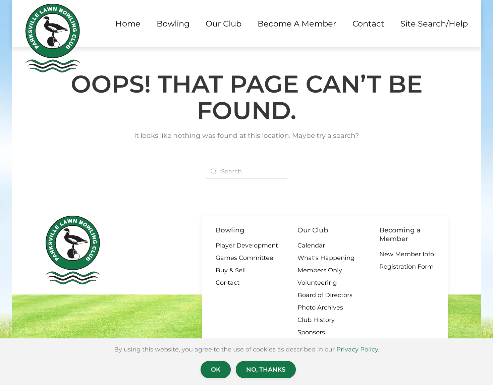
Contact (227, 282)
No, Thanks (265, 369)
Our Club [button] (223, 24)
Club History (316, 320)
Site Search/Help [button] (434, 24)
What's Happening (325, 258)
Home (128, 24)
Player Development (247, 245)
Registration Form (406, 266)
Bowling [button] (173, 24)
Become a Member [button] (297, 24)
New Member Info (406, 254)
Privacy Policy (357, 349)
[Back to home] (52, 38)
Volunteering (317, 282)
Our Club (312, 230)
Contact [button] (368, 24)
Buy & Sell (231, 270)
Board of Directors (324, 295)
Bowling (230, 230)
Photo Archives (320, 307)
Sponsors (311, 332)
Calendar (311, 245)
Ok (215, 369)
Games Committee (244, 258)
